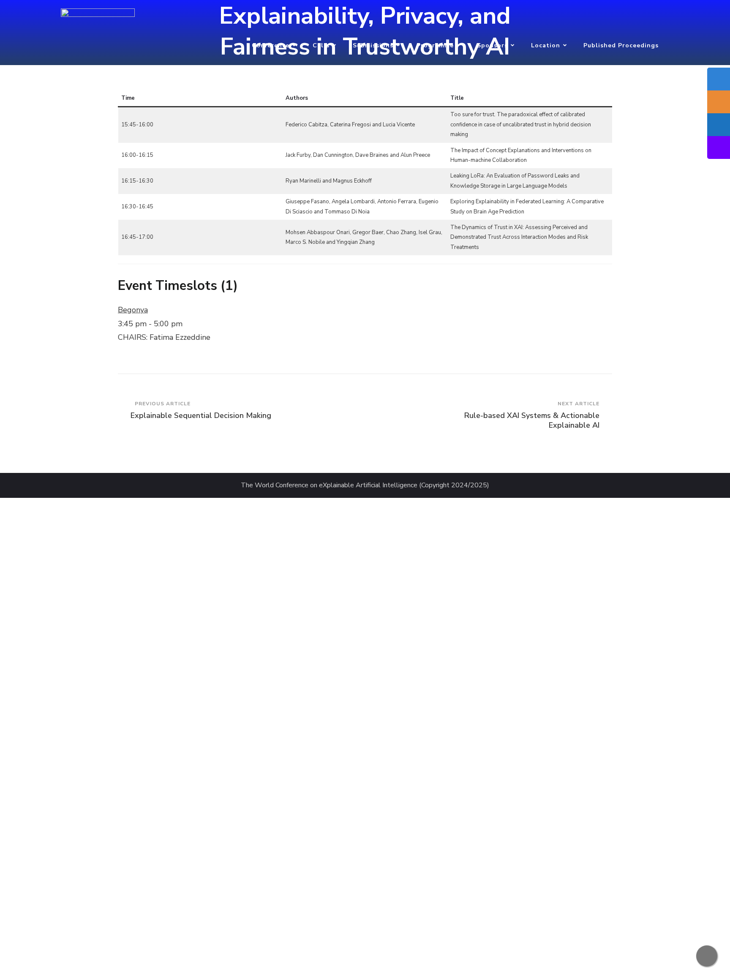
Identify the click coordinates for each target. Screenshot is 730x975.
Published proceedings (621, 45)
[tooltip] (718, 79)
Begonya (133, 310)
